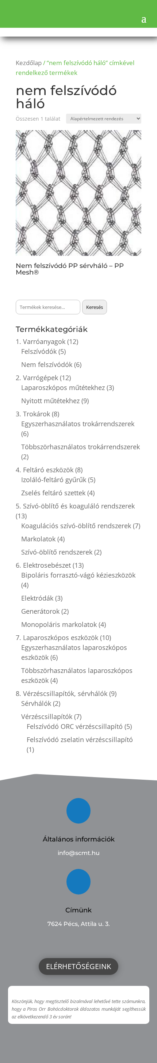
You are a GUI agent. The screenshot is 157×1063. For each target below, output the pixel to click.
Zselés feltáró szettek (53, 492)
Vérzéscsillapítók (46, 716)
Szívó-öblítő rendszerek (56, 552)
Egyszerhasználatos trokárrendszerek (77, 423)
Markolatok (38, 538)
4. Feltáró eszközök (44, 469)
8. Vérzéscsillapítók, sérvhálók (61, 693)
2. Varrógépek (37, 377)
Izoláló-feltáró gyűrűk (53, 479)
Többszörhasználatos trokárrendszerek (80, 446)
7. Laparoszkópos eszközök (57, 637)
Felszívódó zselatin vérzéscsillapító (80, 739)
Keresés (94, 307)
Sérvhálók (36, 703)
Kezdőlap (29, 62)
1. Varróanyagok (40, 341)
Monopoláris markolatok (59, 624)
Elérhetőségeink (78, 966)
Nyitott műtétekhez (50, 400)
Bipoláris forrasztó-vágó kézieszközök (78, 575)
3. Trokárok (33, 413)
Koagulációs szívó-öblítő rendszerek (76, 525)
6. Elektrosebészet (43, 565)
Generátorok (40, 611)
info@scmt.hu (79, 853)
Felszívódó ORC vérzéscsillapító (75, 726)
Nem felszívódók (46, 364)
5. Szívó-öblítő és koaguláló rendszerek (75, 506)
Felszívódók (39, 351)
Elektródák (37, 598)
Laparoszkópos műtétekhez (63, 387)
